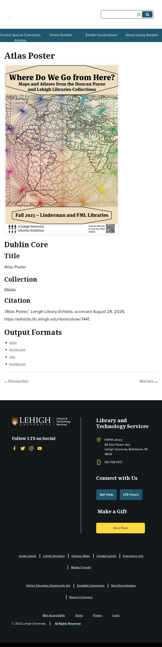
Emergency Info (133, 556)
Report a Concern (81, 597)
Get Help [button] (106, 494)
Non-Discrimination (123, 585)
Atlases (10, 289)
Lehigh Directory (54, 556)
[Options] (139, 14)
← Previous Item (16, 380)
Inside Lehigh (27, 556)
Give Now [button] (120, 528)
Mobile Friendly (81, 567)
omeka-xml (17, 364)
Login (116, 615)
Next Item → (148, 380)
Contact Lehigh (106, 556)
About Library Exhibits (142, 35)
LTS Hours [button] (131, 494)
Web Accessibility (53, 615)
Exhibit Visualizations (101, 35)
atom (13, 342)
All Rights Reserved (68, 623)
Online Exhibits (61, 35)
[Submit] (147, 14)
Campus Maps (81, 556)
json (12, 356)
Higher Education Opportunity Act (48, 585)
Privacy (97, 615)
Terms (79, 615)
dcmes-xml (17, 349)
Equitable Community (90, 585)
